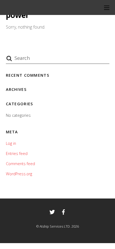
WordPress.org (19, 173)
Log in (11, 143)
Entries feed (17, 153)
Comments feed (20, 163)
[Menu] (106, 7)
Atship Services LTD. (55, 226)
